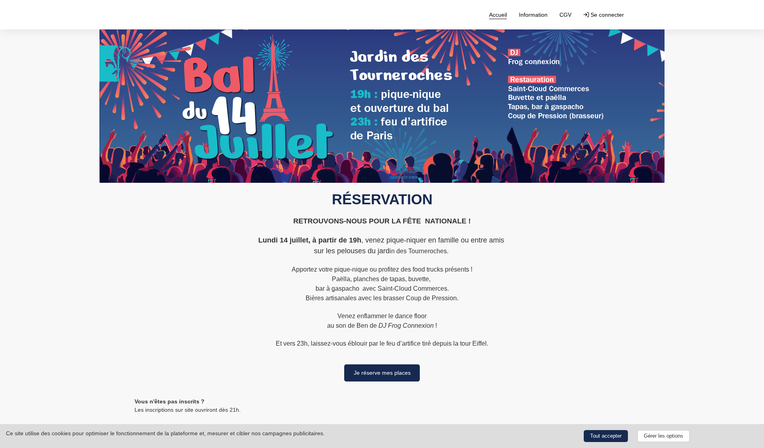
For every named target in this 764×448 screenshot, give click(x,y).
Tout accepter (606, 436)
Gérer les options (663, 436)
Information (533, 15)
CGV (565, 15)
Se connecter (606, 15)
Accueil (498, 15)
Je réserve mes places (382, 373)
